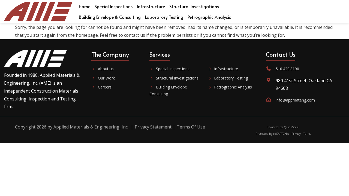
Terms (307, 134)
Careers (105, 87)
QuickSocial (292, 127)
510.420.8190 (287, 68)
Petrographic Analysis (233, 87)
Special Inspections (172, 68)
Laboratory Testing (231, 78)
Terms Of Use (191, 127)
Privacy (296, 134)
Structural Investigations (177, 78)
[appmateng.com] (38, 11)
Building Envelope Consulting (168, 90)
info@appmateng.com (295, 100)
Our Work (106, 78)
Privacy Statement (153, 127)
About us (106, 68)
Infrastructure (226, 68)
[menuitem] (84, 6)
